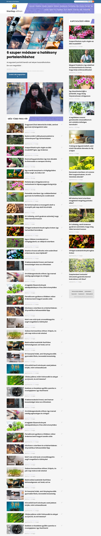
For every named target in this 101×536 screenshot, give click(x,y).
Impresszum (81, 294)
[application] (35, 98)
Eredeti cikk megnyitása (17, 74)
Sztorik (46, 10)
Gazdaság (71, 6)
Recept (87, 6)
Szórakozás (63, 6)
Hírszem (56, 6)
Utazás (44, 6)
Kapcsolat (74, 294)
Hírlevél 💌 (86, 10)
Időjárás (50, 6)
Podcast (76, 10)
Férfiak (70, 10)
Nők (77, 6)
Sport (51, 10)
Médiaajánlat (89, 294)
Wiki (81, 10)
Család (81, 6)
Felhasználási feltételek (77, 291)
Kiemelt (32, 6)
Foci (55, 10)
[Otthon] (15, 8)
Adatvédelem (88, 291)
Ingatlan (60, 10)
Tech (65, 10)
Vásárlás (38, 6)
